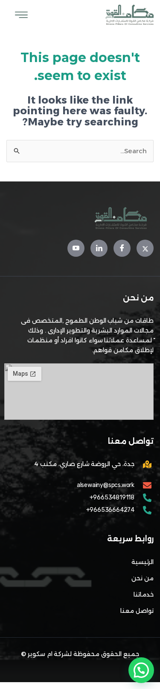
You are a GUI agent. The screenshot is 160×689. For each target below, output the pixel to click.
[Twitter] (145, 248)
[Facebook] (122, 248)
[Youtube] (75, 248)
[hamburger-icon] (21, 15)
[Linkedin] (99, 248)
